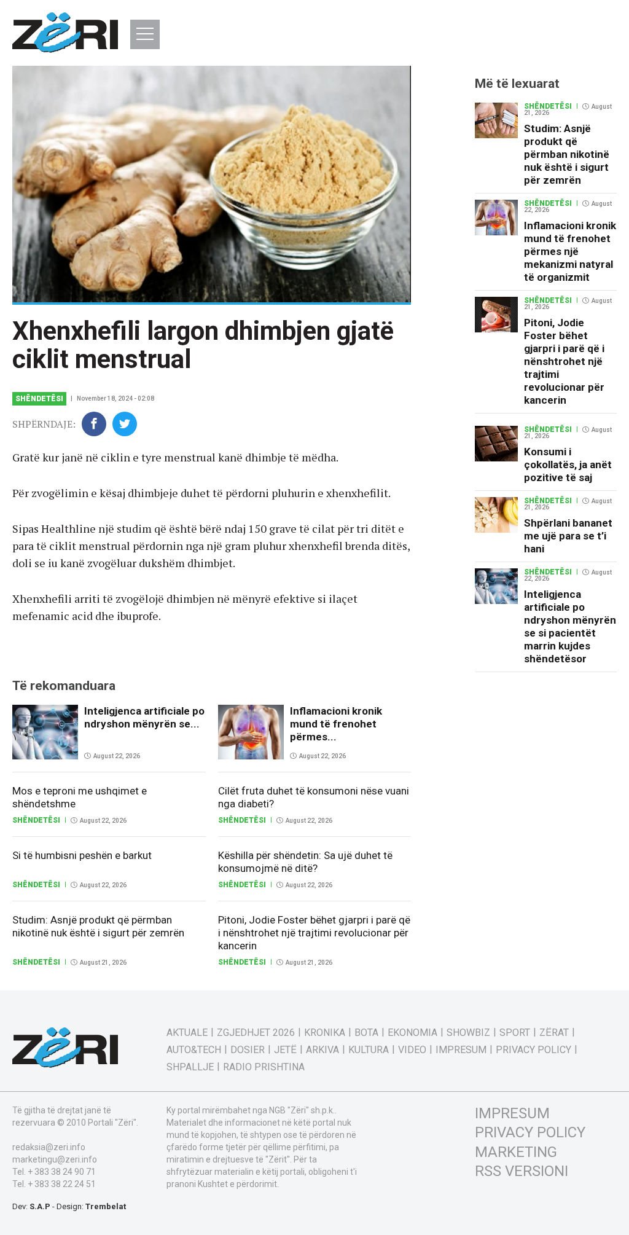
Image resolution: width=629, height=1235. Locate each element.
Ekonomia (412, 1032)
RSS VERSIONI (521, 1171)
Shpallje (190, 1067)
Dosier (247, 1050)
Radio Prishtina (264, 1067)
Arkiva (322, 1050)
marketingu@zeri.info (54, 1159)
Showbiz (468, 1032)
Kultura (368, 1050)
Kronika (324, 1032)
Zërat (554, 1032)
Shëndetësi (39, 398)
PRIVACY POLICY (530, 1132)
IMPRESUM (512, 1113)
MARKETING (516, 1152)
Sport (514, 1032)
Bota (366, 1032)
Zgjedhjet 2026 (256, 1032)
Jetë (285, 1050)
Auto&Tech (193, 1050)
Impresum (461, 1050)
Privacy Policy (533, 1050)
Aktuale (187, 1032)
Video (412, 1050)
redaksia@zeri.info (48, 1147)
